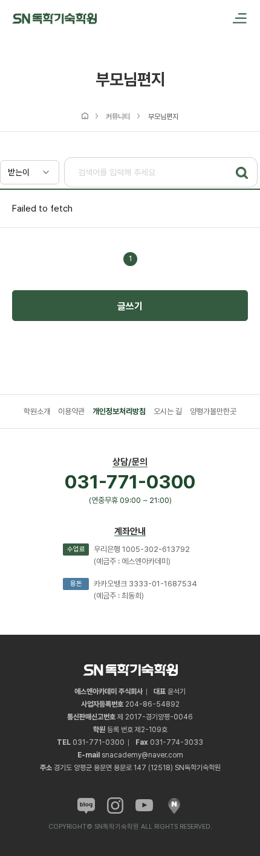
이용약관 (71, 411)
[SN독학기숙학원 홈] (54, 18)
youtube (144, 805)
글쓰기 (130, 306)
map (174, 805)
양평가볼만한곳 (213, 411)
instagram (115, 805)
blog (86, 805)
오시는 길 (168, 411)
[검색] (242, 173)
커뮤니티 (118, 116)
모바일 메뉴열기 (236, 18)
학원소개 (37, 411)
